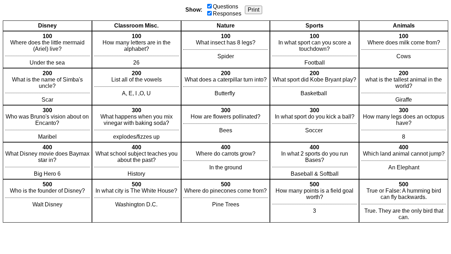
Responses (227, 14)
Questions (225, 7)
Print (253, 10)
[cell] (47, 49)
